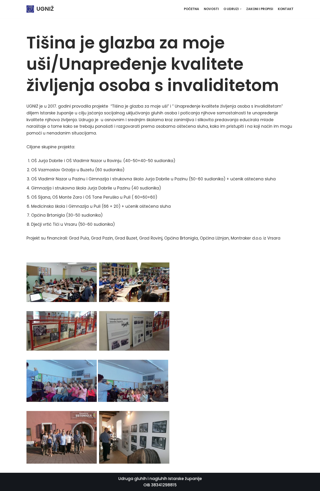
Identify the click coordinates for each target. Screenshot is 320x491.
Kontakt (286, 9)
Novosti (211, 9)
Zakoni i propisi (259, 9)
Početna (191, 9)
